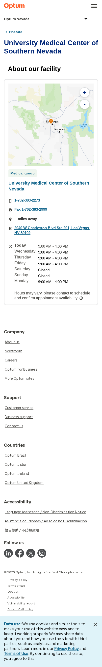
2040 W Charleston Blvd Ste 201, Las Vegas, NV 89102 (52, 230)
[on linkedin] (8, 553)
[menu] (94, 6)
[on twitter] (30, 553)
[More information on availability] (81, 298)
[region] (51, 125)
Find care (15, 32)
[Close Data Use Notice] (95, 625)
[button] (51, 122)
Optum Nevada (16, 19)
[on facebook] (19, 553)
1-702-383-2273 (27, 200)
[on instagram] (41, 553)
